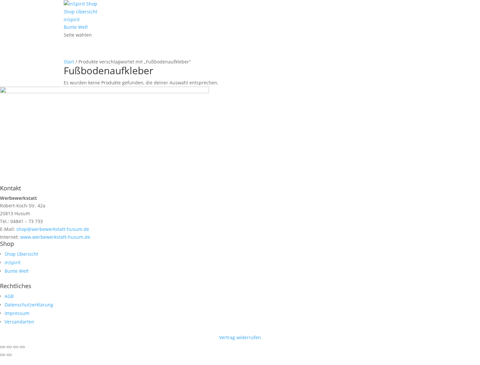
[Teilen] (15, 347)
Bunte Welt (76, 27)
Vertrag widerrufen (240, 337)
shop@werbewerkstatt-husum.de (52, 229)
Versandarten (19, 322)
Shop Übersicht (80, 12)
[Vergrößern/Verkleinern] (2, 347)
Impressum (17, 313)
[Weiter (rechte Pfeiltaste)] (9, 355)
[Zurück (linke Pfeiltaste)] (2, 355)
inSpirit (72, 19)
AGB (9, 296)
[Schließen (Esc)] (22, 347)
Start (69, 62)
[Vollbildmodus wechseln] (9, 347)
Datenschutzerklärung (29, 305)
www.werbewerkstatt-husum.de (54, 237)
